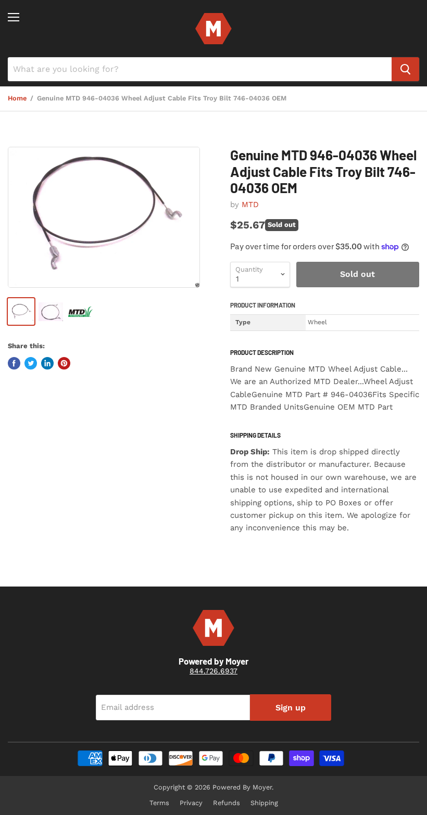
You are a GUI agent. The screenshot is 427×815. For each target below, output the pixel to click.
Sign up (290, 707)
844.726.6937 (213, 671)
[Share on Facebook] (14, 363)
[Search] (405, 69)
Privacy (191, 803)
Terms (159, 803)
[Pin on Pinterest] (64, 363)
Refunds (226, 803)
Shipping (264, 803)
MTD (250, 204)
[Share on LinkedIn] (47, 363)
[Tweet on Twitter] (30, 363)
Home (17, 98)
